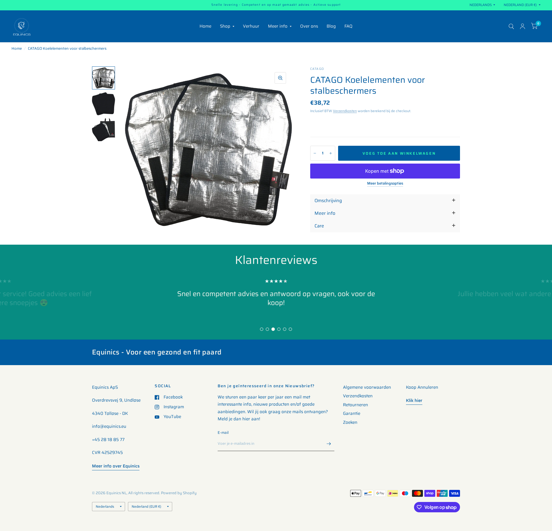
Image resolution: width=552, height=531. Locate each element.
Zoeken (350, 422)
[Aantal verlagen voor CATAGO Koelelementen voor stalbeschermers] (314, 153)
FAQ (348, 26)
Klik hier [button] (414, 400)
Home (205, 26)
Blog (331, 26)
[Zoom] (280, 78)
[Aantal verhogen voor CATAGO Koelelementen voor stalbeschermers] (330, 153)
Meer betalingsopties (385, 183)
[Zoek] (511, 26)
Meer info (278, 26)
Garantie (351, 413)
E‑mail (223, 433)
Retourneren (355, 404)
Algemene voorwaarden (367, 387)
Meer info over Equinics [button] (115, 466)
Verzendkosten (345, 111)
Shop (225, 26)
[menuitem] (205, 26)
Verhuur (251, 26)
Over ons (309, 26)
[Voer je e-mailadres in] (328, 443)
